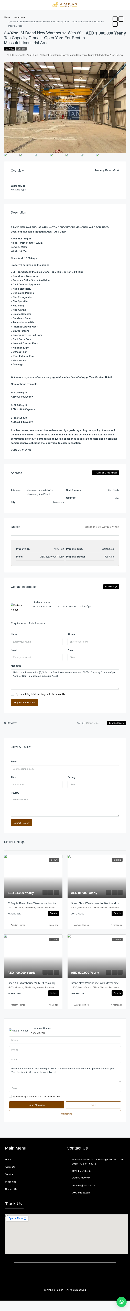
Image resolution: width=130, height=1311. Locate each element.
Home (8, 1159)
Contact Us (11, 1189)
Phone (71, 634)
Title (13, 777)
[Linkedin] (68, 1271)
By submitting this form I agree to (41, 694)
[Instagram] (75, 1271)
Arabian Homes (18, 924)
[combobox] (93, 657)
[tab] (104, 74)
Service (9, 1174)
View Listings (111, 586)
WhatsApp (85, 606)
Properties (10, 1181)
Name (14, 634)
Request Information (24, 702)
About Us (10, 1167)
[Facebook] (55, 1271)
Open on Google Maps (106, 473)
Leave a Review (116, 723)
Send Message (37, 1105)
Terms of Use (59, 694)
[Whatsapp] (62, 1271)
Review (15, 792)
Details (53, 913)
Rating (71, 777)
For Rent (21, 49)
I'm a (70, 650)
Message (16, 665)
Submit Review (21, 823)
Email (14, 650)
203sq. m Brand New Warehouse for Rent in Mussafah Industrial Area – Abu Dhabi (57, 903)
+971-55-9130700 (42, 606)
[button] (33, 1181)
